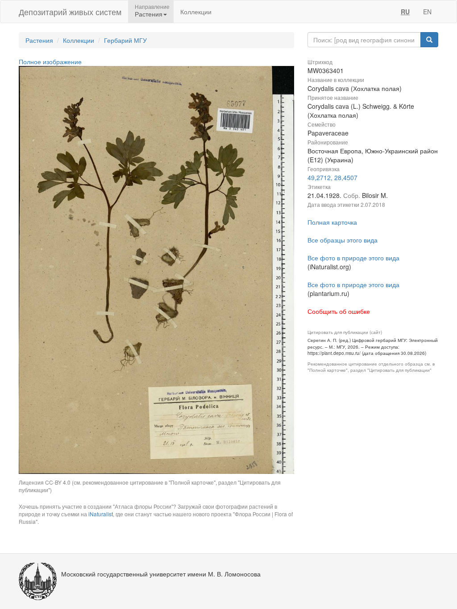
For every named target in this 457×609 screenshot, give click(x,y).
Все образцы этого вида (342, 239)
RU (405, 11)
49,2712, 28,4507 (332, 177)
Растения (39, 40)
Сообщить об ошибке (338, 311)
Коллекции (196, 11)
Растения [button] (148, 13)
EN (427, 11)
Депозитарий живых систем (70, 11)
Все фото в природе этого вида (353, 257)
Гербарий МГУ (125, 40)
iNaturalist (100, 514)
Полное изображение (50, 61)
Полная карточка (332, 222)
